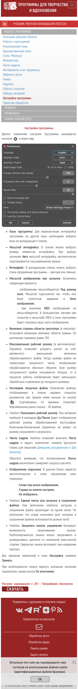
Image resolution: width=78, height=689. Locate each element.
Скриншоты (11, 113)
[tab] (39, 32)
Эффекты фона (12, 75)
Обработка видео (39, 642)
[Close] (74, 662)
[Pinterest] (53, 610)
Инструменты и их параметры (21, 70)
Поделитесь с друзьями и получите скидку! (39, 602)
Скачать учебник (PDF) (18, 119)
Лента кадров (11, 65)
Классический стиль (15, 46)
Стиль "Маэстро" (13, 56)
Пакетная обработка (15, 103)
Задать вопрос (39, 655)
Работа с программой (17, 32)
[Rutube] (37, 609)
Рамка (7, 79)
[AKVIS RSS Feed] (59, 610)
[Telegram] (28, 610)
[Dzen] (46, 610)
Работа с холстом (13, 89)
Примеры (10, 108)
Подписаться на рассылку (39, 619)
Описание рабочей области (20, 37)
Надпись (8, 84)
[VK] (19, 610)
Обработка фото (39, 636)
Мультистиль (10, 61)
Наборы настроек (14, 93)
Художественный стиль (17, 51)
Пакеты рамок (39, 648)
